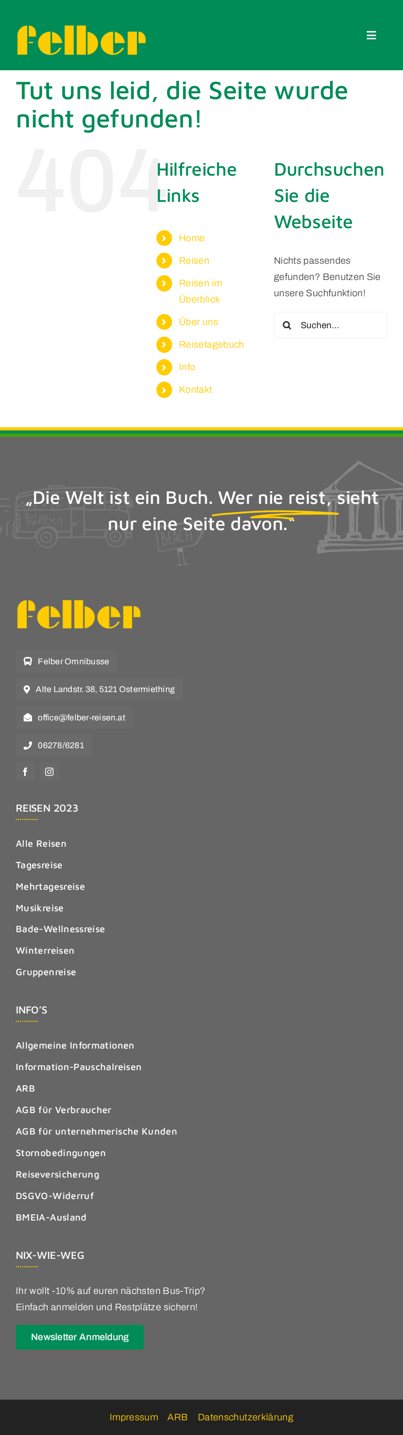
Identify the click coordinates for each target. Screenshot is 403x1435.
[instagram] (49, 771)
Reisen (194, 260)
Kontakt (196, 389)
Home (192, 238)
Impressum (134, 1417)
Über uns (198, 322)
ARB (177, 1417)
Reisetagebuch (212, 344)
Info (187, 367)
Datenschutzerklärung (245, 1417)
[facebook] (25, 771)
